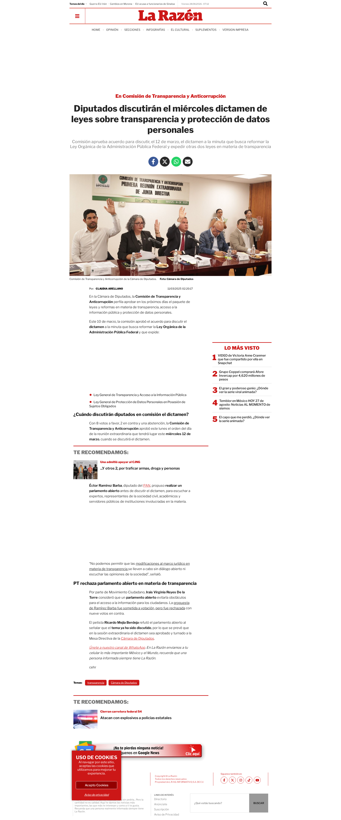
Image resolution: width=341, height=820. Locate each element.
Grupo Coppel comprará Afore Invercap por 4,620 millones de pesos (242, 375)
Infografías (155, 29)
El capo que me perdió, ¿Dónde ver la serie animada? (244, 419)
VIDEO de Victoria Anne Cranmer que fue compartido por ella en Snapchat (242, 359)
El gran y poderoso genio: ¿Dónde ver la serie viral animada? (243, 390)
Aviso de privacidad (96, 794)
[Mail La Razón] (188, 162)
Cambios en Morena (121, 3)
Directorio (160, 799)
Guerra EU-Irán (98, 3)
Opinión (112, 29)
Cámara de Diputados (137, 638)
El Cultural (180, 29)
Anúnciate (160, 804)
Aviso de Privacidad (166, 814)
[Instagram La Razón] (240, 780)
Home (96, 29)
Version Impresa (235, 29)
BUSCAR (258, 803)
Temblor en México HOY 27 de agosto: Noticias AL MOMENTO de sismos (244, 404)
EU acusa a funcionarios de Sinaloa (155, 3)
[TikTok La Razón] (248, 780)
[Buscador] (265, 4)
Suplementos (205, 29)
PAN (146, 485)
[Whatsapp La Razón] (176, 162)
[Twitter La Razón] (165, 162)
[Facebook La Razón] (153, 162)
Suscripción (161, 809)
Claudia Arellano (109, 288)
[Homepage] (170, 15)
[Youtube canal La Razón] (257, 780)
